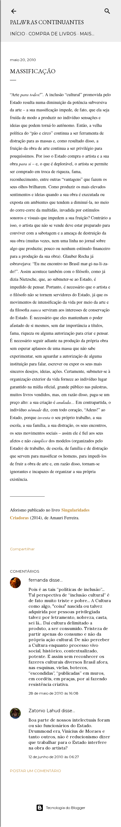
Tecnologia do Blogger (65, 807)
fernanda (38, 580)
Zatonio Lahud (44, 710)
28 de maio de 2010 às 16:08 (53, 693)
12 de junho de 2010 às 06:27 (54, 756)
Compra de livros (52, 34)
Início (17, 34)
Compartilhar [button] (22, 549)
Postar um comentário (35, 770)
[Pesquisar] (107, 10)
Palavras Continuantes (47, 22)
